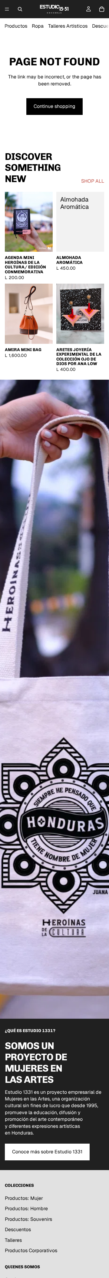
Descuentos (18, 1229)
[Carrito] (101, 9)
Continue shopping (54, 106)
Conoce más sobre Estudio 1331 (47, 1151)
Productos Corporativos (31, 1250)
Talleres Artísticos (68, 26)
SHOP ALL (92, 181)
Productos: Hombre (26, 1208)
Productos (16, 26)
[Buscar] (20, 9)
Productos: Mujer (24, 1198)
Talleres (13, 1240)
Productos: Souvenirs (28, 1219)
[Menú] (7, 9)
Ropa (38, 26)
